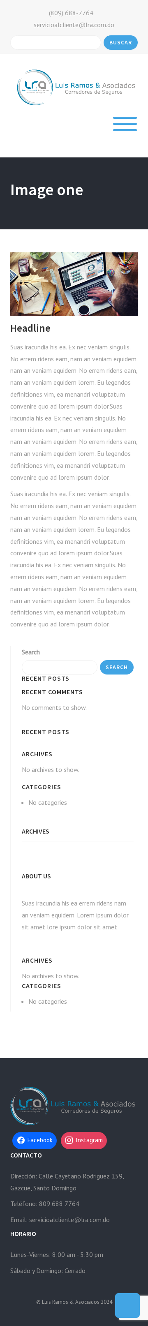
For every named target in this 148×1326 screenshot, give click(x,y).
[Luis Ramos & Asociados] (77, 86)
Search (31, 652)
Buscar (120, 42)
